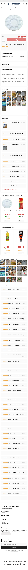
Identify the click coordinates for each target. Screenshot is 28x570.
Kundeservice (4, 518)
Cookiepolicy (4, 520)
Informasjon (25, 0)
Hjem (2, 7)
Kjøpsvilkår (4, 519)
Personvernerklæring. (14, 551)
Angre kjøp (4, 524)
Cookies (3, 522)
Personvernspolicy (5, 523)
